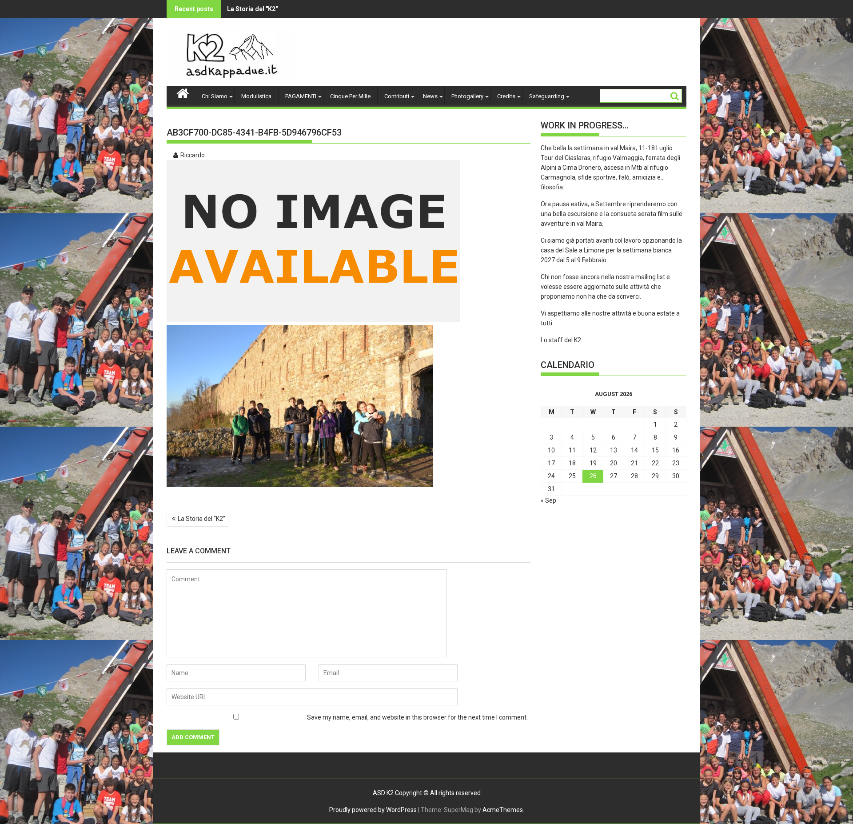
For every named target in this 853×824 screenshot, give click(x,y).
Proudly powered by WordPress (373, 809)
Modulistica (256, 96)
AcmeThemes (502, 809)
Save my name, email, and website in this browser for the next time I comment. (417, 717)
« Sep (548, 500)
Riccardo (192, 155)
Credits (506, 96)
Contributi (396, 96)
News (430, 96)
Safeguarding (546, 96)
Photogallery (467, 96)
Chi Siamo (214, 96)
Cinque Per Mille (350, 96)
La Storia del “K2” (201, 518)
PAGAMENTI (300, 96)
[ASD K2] (183, 92)
